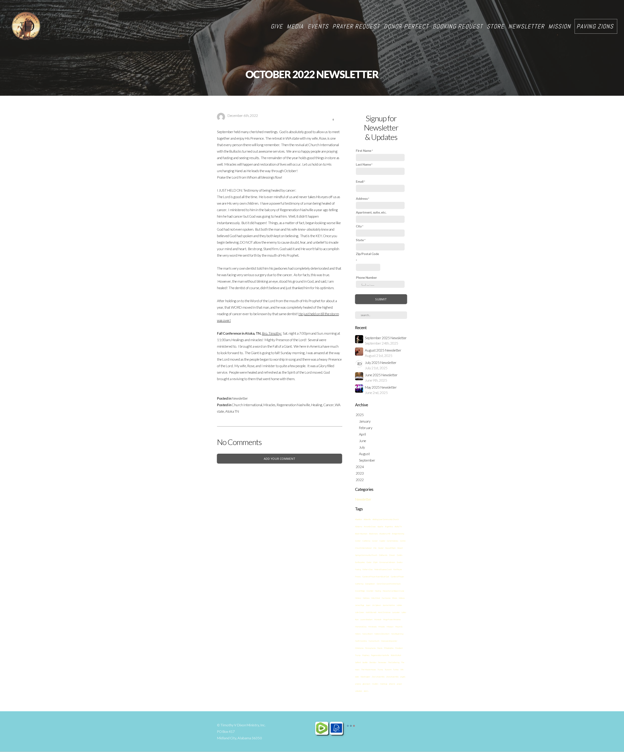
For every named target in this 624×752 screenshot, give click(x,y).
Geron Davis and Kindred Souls (389, 583)
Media (295, 26)
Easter (369, 562)
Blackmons (373, 533)
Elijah (375, 562)
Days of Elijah (390, 548)
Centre (403, 541)
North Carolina (361, 641)
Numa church (374, 641)
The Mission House (368, 669)
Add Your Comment (279, 459)
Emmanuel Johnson (387, 562)
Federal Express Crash (383, 569)
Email (360, 181)
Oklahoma (359, 648)
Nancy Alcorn (367, 634)
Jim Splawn (376, 605)
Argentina (389, 526)
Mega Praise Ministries (392, 619)
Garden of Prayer (397, 576)
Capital (382, 541)
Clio (374, 548)
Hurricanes (386, 598)
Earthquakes (360, 562)
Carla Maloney (392, 541)
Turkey (396, 669)
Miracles (269, 405)
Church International (247, 405)
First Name (363, 150)
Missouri (390, 626)
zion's (366, 691)
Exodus (400, 562)
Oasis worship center (389, 641)
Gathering (359, 583)
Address (362, 198)
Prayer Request (356, 26)
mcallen (375, 684)
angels (402, 676)
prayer (399, 684)
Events (318, 26)
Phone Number (366, 277)
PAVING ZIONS (595, 26)
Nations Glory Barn (382, 634)
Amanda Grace (370, 526)
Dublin (399, 555)
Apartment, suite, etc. (371, 212)
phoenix (392, 684)
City (359, 226)
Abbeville (367, 519)
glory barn (366, 684)
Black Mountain (361, 533)
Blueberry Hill (384, 533)
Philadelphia (388, 648)
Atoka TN (232, 411)
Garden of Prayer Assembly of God (375, 576)
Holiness (366, 598)
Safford (358, 662)
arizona (358, 684)
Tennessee (382, 662)
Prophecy (366, 655)
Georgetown (370, 583)
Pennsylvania (370, 648)
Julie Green (359, 612)
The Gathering (393, 662)
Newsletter (526, 26)
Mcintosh (377, 619)
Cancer (328, 405)
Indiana (401, 598)
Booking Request (458, 26)
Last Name (363, 164)
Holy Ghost (375, 598)
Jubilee (399, 605)
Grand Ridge (360, 591)
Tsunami (388, 669)
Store (495, 26)
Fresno (358, 576)
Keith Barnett (371, 612)
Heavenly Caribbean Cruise (393, 591)
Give (277, 26)
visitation (358, 691)
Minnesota (372, 626)
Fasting (358, 569)
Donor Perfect (406, 26)
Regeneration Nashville (293, 405)
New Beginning (397, 634)
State (360, 240)
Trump (380, 669)
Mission (559, 26)
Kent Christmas (384, 612)
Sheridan (372, 662)
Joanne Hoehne (389, 605)
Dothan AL (383, 555)
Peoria (379, 648)
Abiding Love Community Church (385, 519)
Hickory (358, 598)
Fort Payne (397, 569)
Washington (365, 676)
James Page (359, 605)
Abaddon (358, 519)
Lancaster (396, 612)
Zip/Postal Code (367, 254)
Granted (369, 591)
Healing (316, 405)
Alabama (358, 526)
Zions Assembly (392, 676)
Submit (381, 299)
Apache (380, 526)
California (366, 541)
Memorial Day (360, 626)
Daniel (381, 548)
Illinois (394, 598)
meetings (383, 684)
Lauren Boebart (366, 619)
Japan (368, 605)
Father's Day (368, 569)
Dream (392, 555)
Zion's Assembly (378, 676)
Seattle (365, 662)
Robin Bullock (396, 655)
